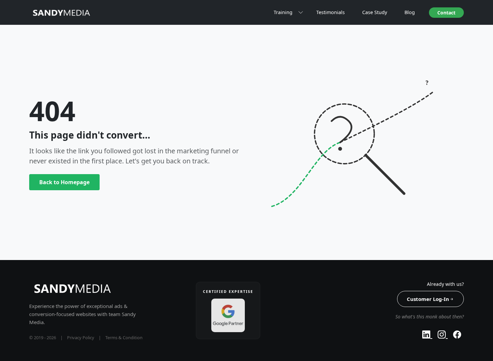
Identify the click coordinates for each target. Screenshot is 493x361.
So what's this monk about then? (429, 316)
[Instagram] (443, 334)
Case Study (374, 12)
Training (283, 12)
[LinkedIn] (427, 334)
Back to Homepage (64, 182)
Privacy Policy (80, 337)
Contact (446, 12)
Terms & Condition (124, 337)
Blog (409, 12)
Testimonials (330, 12)
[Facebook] (457, 334)
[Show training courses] (301, 12)
